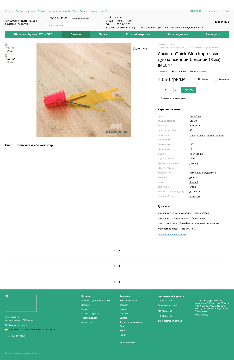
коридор (211, 135)
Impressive (194, 196)
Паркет (103, 34)
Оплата (41, 11)
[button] (231, 4)
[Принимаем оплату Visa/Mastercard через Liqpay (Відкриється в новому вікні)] (30, 329)
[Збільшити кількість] (171, 90)
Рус (107, 11)
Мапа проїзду (201, 315)
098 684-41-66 (58, 18)
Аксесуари (213, 34)
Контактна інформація (59, 11)
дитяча (220, 135)
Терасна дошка (178, 34)
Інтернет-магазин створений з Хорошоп (22, 353)
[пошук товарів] (93, 25)
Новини (93, 11)
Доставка (30, 11)
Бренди (83, 11)
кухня (192, 135)
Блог (75, 11)
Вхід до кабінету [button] (128, 300)
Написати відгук (198, 71)
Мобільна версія (16, 336)
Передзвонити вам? (80, 18)
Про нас (19, 11)
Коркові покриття (138, 34)
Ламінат (75, 34)
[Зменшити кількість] (160, 90)
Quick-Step (195, 116)
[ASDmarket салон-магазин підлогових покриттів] (21, 303)
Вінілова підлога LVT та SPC (33, 34)
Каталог (9, 11)
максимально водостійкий (202, 172)
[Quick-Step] (140, 48)
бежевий (193, 182)
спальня (201, 135)
